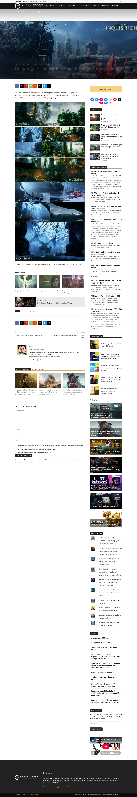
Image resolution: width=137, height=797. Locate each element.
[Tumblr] (37, 360)
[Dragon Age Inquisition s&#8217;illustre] (49, 281)
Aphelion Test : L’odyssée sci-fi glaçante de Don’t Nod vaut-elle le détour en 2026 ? (111, 379)
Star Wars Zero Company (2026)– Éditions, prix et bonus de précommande (110, 562)
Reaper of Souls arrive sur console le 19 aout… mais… (69, 336)
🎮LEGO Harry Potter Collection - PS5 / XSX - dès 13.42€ (106, 194)
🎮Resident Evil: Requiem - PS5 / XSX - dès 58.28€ (106, 220)
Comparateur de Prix (35, 1)
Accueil (17, 12)
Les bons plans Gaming (98, 167)
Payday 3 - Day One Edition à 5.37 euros (104, 678)
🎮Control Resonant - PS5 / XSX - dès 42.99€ (106, 172)
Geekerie (72, 6)
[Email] (40, 86)
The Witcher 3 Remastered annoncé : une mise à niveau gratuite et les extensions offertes (73, 392)
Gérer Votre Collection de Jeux (51, 1)
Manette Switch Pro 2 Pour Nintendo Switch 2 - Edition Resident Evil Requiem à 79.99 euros (105, 665)
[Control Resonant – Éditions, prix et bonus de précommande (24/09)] (95, 117)
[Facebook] (17, 86)
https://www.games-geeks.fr (36, 349)
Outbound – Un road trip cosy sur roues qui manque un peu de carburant (111, 368)
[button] (120, 1)
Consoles (28, 64)
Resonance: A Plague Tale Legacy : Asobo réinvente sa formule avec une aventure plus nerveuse (25, 392)
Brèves (25, 1)
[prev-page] (16, 398)
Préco (105, 6)
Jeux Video (50, 6)
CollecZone (18, 1)
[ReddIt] (35, 86)
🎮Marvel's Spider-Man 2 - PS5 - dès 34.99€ (105, 266)
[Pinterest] (26, 86)
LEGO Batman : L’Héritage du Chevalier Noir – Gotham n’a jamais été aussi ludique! (110, 356)
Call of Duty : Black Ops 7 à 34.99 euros (104, 648)
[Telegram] (45, 86)
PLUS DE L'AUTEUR (38, 369)
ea (43, 311)
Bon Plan (95, 6)
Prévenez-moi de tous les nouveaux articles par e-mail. (34, 452)
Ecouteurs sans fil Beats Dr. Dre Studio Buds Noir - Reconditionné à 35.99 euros (105, 693)
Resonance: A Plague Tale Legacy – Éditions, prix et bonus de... (111, 136)
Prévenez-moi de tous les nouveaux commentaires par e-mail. (36, 449)
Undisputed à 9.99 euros (100, 638)
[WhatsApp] (31, 86)
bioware (23, 311)
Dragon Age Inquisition (34, 311)
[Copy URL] (49, 86)
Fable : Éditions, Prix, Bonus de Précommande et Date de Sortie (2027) (109, 593)
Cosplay (61, 6)
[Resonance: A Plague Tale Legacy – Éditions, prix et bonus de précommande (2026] (95, 137)
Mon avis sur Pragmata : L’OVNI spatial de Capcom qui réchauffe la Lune (111, 391)
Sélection (114, 6)
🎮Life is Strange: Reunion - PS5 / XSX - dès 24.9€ (106, 310)
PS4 (36, 64)
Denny (19, 73)
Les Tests (83, 6)
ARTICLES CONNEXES (23, 369)
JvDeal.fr (93, 633)
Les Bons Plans (96, 110)
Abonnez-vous (96, 729)
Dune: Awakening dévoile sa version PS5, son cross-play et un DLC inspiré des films (49, 392)
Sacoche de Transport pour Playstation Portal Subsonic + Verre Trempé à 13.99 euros (105, 656)
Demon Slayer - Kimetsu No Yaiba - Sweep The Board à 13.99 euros (105, 685)
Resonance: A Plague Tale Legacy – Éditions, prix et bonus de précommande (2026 (110, 582)
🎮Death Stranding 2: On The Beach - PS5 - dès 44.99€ (106, 253)
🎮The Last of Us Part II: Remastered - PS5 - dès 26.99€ (106, 207)
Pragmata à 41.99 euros (100, 643)
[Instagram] (34, 360)
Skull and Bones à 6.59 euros (102, 672)
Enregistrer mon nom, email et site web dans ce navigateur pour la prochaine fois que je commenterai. (50, 445)
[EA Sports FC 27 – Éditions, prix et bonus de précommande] (95, 147)
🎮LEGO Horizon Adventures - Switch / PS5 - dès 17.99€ (106, 282)
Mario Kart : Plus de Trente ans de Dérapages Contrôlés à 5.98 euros (105, 701)
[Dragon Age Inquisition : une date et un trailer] (26, 281)
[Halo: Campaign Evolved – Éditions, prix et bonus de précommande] (95, 156)
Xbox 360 (41, 64)
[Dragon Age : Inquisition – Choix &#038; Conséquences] (73, 281)
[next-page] (19, 398)
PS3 (33, 64)
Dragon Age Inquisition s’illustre (49, 291)
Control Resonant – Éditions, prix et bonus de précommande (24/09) (111, 117)
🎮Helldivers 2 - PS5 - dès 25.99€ (104, 243)
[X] (22, 86)
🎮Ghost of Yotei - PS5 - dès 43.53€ (105, 296)
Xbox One (47, 64)
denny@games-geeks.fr (61, 787)
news (30, 12)
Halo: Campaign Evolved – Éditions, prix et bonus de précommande (109, 156)
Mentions (55, 783)
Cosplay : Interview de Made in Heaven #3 (28, 335)
